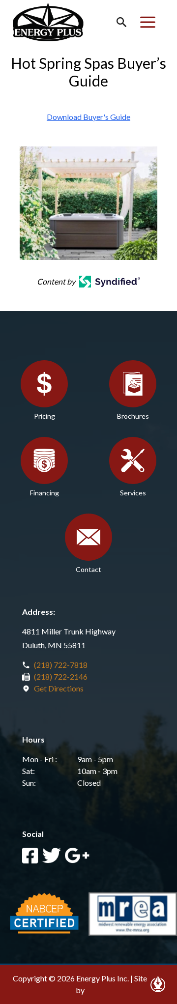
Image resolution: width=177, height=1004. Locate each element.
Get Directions (59, 688)
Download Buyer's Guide (88, 116)
